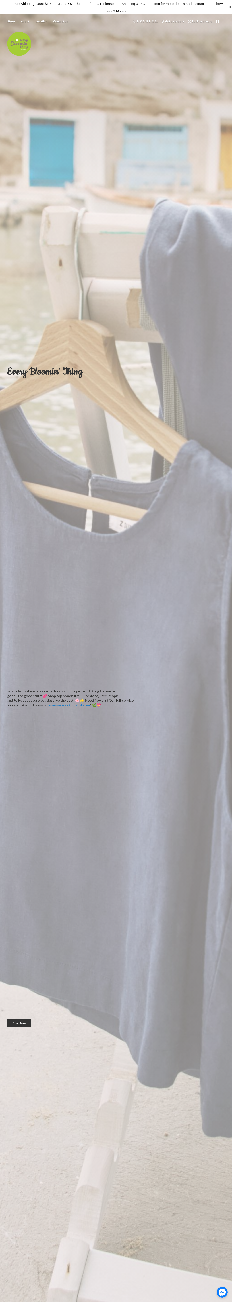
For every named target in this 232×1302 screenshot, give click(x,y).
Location (41, 21)
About (25, 21)
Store (11, 21)
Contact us (60, 21)
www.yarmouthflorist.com (69, 705)
